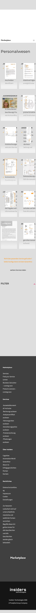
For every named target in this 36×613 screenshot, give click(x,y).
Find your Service (9, 377)
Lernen (5, 380)
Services (6, 373)
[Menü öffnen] (34, 40)
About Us (6, 465)
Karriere (5, 474)
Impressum (7, 493)
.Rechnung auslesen (10, 411)
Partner (5, 471)
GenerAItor (6, 462)
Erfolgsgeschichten (9, 468)
